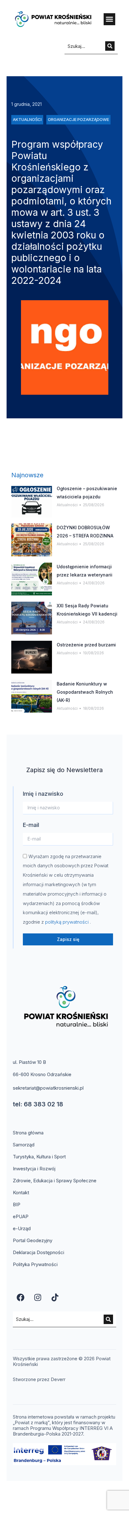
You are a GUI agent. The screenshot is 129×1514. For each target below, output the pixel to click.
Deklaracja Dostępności (38, 1252)
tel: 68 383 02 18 (38, 1104)
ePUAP (20, 1216)
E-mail (31, 825)
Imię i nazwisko (43, 793)
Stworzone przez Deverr (39, 1379)
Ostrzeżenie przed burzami (86, 644)
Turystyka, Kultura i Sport (39, 1157)
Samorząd (23, 1145)
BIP (16, 1204)
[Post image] (31, 501)
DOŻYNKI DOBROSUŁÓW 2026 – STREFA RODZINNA (85, 531)
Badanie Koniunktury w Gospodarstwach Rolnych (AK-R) (85, 692)
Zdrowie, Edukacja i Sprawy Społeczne (54, 1181)
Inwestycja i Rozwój (34, 1169)
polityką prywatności (67, 922)
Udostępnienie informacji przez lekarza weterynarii (84, 570)
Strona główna (28, 1133)
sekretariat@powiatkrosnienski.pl (48, 1088)
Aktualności (67, 504)
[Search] (110, 46)
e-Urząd (22, 1228)
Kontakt (21, 1193)
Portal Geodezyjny (32, 1240)
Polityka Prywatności (35, 1264)
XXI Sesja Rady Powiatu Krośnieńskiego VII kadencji (87, 609)
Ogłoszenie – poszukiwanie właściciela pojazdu (87, 492)
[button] (110, 19)
